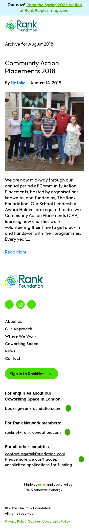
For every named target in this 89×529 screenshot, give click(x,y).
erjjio (42, 484)
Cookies (34, 521)
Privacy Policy (15, 521)
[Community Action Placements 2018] (44, 131)
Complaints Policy (56, 521)
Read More (15, 252)
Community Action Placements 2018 (32, 67)
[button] (78, 25)
